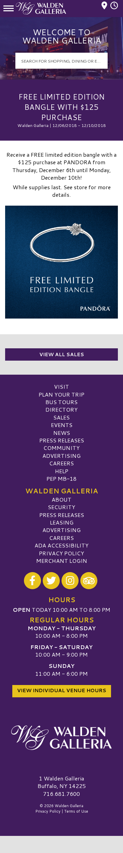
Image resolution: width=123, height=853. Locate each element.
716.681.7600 (61, 794)
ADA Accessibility (61, 545)
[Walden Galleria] (61, 737)
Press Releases (61, 440)
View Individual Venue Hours (61, 690)
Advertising (61, 456)
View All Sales (61, 354)
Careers (61, 463)
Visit (61, 386)
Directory (61, 409)
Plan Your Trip (61, 394)
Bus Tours (61, 402)
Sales (61, 417)
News (61, 433)
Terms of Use (76, 811)
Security (61, 507)
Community (61, 448)
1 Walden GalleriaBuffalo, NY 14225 (62, 782)
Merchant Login (61, 561)
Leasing (61, 522)
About (61, 499)
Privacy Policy (61, 553)
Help (61, 471)
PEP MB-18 (61, 478)
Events (61, 425)
